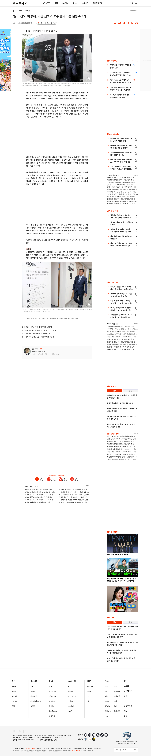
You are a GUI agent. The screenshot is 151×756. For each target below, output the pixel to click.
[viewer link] (89, 79)
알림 (125, 716)
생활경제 (117, 691)
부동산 (107, 701)
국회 (32, 686)
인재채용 (21, 748)
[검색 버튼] (132, 3)
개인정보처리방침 (30, 748)
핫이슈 (89, 691)
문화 (115, 701)
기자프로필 (128, 706)
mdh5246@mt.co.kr (38, 352)
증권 (56, 3)
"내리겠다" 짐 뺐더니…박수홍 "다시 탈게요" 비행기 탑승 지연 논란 (121, 231)
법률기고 (52, 716)
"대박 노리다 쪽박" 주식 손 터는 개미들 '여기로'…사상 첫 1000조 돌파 (121, 169)
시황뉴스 (15, 686)
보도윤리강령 (97, 748)
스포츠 (126, 686)
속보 (106, 716)
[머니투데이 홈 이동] (20, 731)
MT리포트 (46, 3)
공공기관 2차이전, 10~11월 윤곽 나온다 (120, 403)
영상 (125, 696)
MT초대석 (27, 11)
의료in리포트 (72, 696)
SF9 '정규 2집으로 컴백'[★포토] (118, 555)
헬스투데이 (71, 706)
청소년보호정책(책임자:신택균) (45, 748)
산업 (106, 691)
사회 (106, 696)
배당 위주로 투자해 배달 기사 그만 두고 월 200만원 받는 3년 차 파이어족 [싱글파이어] (122, 580)
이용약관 (57, 748)
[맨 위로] (146, 747)
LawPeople (53, 711)
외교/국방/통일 (35, 696)
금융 (106, 686)
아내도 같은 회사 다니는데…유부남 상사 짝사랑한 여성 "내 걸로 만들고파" (121, 245)
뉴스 (69, 686)
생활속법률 (52, 696)
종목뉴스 (15, 691)
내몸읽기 (71, 691)
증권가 (14, 706)
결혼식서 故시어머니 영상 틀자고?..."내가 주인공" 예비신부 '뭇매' (120, 75)
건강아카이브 (72, 701)
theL (75, 3)
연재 (88, 696)
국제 (115, 706)
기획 (88, 701)
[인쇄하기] (136, 23)
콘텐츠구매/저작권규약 (79, 748)
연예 (125, 681)
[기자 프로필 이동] (27, 351)
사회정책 (117, 696)
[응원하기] (41, 349)
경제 (115, 686)
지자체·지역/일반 (36, 701)
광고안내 (63, 748)
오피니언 (117, 711)
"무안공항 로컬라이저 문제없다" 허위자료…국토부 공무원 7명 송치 (121, 310)
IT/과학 (107, 706)
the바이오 (85, 3)
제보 (125, 711)
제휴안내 (69, 748)
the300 (65, 3)
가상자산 (15, 701)
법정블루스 (52, 701)
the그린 (71, 711)
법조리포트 (52, 691)
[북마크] (132, 23)
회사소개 (15, 748)
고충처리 (90, 748)
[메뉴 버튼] (136, 3)
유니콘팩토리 (98, 3)
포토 (125, 701)
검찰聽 (51, 706)
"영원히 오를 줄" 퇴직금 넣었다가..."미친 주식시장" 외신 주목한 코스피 (120, 289)
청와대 (33, 691)
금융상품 (15, 696)
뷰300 (33, 706)
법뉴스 (51, 686)
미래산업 (108, 711)
